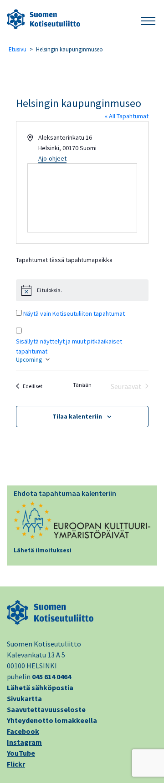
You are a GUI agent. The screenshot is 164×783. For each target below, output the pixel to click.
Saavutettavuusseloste (46, 709)
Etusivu (17, 49)
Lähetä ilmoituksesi (43, 550)
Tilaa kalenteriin (77, 416)
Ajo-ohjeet (52, 158)
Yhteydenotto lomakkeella (52, 720)
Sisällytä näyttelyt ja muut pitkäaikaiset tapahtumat (69, 346)
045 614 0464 (51, 676)
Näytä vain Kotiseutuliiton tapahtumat (74, 313)
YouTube (21, 753)
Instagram (24, 742)
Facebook (23, 731)
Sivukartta (24, 698)
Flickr (16, 763)
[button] (148, 19)
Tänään (82, 384)
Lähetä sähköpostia (40, 687)
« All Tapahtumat (127, 116)
